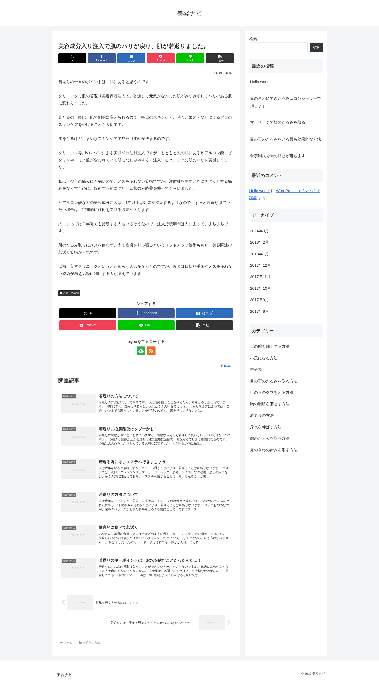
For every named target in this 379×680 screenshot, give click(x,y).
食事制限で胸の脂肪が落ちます (277, 156)
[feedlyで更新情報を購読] (141, 350)
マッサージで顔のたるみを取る (277, 122)
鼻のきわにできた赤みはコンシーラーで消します (285, 102)
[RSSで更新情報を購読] (151, 350)
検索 (253, 39)
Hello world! (260, 82)
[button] (220, 58)
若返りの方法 (71, 292)
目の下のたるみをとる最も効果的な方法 (285, 139)
